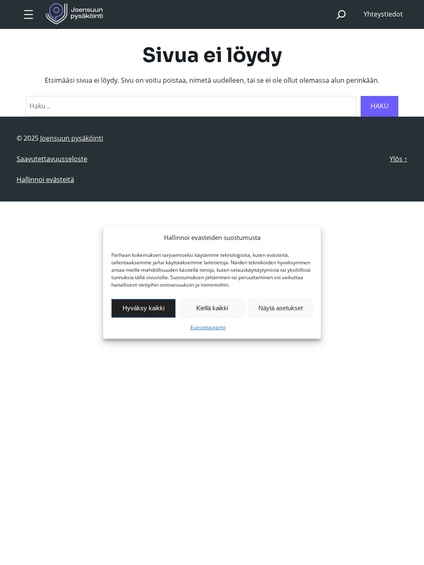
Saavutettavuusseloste (52, 158)
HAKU (380, 105)
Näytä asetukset (280, 307)
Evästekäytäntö (208, 327)
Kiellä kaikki (212, 307)
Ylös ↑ (398, 158)
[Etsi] (341, 14)
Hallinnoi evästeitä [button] (45, 179)
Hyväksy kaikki (143, 307)
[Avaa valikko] (28, 14)
